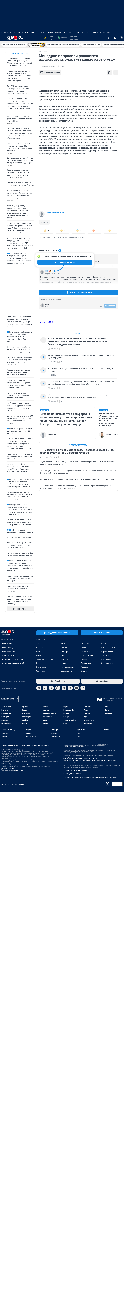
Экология (105, 655)
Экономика (106, 659)
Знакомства (22, 32)
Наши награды (7, 648)
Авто (38, 644)
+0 (108, 266)
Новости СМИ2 (46, 322)
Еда (37, 663)
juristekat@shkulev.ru (8, 768)
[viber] (57, 688)
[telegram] (38, 688)
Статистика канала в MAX (12, 663)
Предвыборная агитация (12, 659)
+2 (108, 286)
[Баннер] (36, 45)
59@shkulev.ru (27, 765)
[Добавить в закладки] (109, 72)
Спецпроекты (107, 663)
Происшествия (87, 655)
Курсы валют (79, 32)
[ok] (51, 688)
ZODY (89, 32)
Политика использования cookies (75, 770)
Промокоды (105, 32)
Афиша (58, 32)
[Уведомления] (115, 38)
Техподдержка (7, 655)
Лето (63, 655)
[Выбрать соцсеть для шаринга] (115, 72)
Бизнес (39, 648)
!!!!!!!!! (46, 271)
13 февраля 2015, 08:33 (47, 66)
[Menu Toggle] (3, 38)
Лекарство (44, 222)
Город (38, 655)
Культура (64, 651)
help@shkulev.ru (17, 770)
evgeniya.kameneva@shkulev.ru (73, 747)
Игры (95, 32)
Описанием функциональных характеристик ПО (80, 758)
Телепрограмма (46, 32)
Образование (66, 671)
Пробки (62, 38)
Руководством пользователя (73, 757)
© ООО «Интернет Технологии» (12, 784)
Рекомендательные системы (73, 774)
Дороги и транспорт (44, 659)
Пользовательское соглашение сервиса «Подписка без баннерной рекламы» (90, 777)
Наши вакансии (8, 651)
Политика (85, 651)
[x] (70, 688)
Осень (83, 648)
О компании (6, 644)
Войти (47, 306)
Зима (63, 644)
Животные (41, 667)
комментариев (52, 72)
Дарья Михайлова (55, 212)
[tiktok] (82, 688)
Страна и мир (107, 651)
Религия (84, 667)
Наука (63, 663)
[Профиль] (121, 38)
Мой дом (64, 659)
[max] (64, 688)
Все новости (20, 53)
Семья (84, 671)
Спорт (103, 644)
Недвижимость (8, 32)
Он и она (85, 644)
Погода (33, 32)
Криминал (65, 648)
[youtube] (76, 688)
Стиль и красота (108, 648)
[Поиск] (109, 38)
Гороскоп (67, 32)
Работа (84, 659)
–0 (115, 266)
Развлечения (86, 663)
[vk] (45, 688)
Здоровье (40, 671)
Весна (38, 651)
